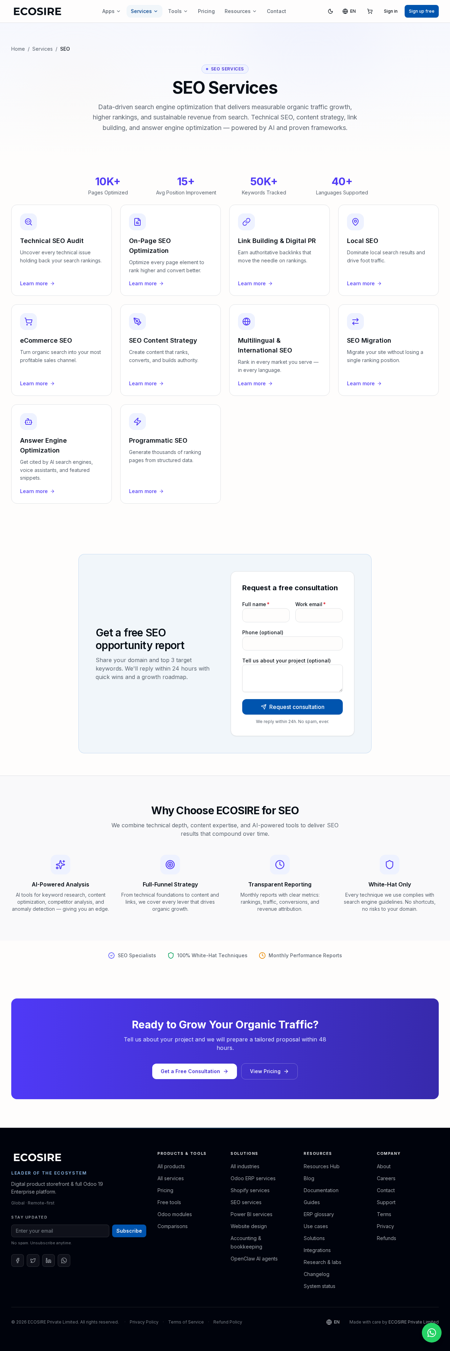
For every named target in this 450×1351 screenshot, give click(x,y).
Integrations (317, 1250)
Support (386, 1202)
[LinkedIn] (48, 1260)
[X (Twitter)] (33, 1260)
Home (18, 49)
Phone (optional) (262, 632)
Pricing (206, 11)
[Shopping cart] (370, 11)
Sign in (391, 11)
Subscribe (129, 1231)
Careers (386, 1178)
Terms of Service (186, 1322)
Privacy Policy (144, 1322)
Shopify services (250, 1190)
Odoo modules (175, 1214)
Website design (249, 1226)
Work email (310, 604)
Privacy (385, 1226)
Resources (238, 11)
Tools (175, 11)
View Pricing (265, 1071)
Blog (309, 1178)
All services (171, 1178)
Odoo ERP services (253, 1178)
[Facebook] (17, 1260)
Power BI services (251, 1214)
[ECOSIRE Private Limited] (37, 1157)
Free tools (169, 1202)
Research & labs (322, 1262)
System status (319, 1286)
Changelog (316, 1274)
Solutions (314, 1238)
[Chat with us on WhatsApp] (432, 1333)
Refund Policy (227, 1322)
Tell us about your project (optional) (286, 661)
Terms (384, 1214)
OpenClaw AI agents (254, 1259)
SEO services (246, 1202)
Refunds (386, 1238)
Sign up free (422, 11)
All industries (245, 1166)
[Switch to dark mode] (330, 11)
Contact (276, 11)
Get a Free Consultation (190, 1071)
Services (141, 11)
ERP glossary (319, 1214)
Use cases (316, 1226)
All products (171, 1166)
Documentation (321, 1190)
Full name (256, 604)
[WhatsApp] (64, 1260)
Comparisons (173, 1226)
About (384, 1166)
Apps (108, 11)
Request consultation (296, 706)
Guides (312, 1202)
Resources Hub (322, 1166)
